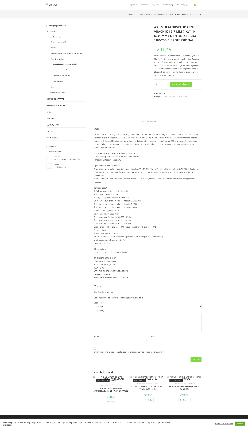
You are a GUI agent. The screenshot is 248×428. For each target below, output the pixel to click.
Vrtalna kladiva (58, 81)
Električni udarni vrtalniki (61, 76)
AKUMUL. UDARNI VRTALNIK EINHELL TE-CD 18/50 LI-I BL (147, 387)
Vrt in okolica (53, 138)
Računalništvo (53, 125)
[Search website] (200, 5)
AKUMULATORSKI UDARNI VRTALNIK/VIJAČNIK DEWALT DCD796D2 (111, 389)
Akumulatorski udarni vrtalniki (175, 96)
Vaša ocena (99, 303)
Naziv (97, 336)
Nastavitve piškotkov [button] (224, 423)
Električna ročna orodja (57, 93)
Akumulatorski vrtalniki (61, 70)
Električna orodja (55, 37)
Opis (142, 121)
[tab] (141, 121)
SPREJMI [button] (240, 423)
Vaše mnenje (100, 310)
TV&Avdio (50, 131)
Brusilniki (54, 48)
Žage (52, 87)
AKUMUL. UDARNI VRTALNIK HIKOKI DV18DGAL (184, 387)
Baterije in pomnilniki (58, 42)
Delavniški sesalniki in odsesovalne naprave (66, 53)
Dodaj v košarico (180, 84)
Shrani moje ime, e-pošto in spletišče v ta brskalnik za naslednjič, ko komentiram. (129, 352)
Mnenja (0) (151, 121)
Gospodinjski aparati (55, 99)
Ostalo (50, 112)
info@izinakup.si (60, 167)
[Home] (124, 14)
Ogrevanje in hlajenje (56, 105)
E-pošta (153, 336)
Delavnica (51, 32)
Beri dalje (111, 402)
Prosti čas (51, 118)
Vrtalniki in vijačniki (57, 59)
